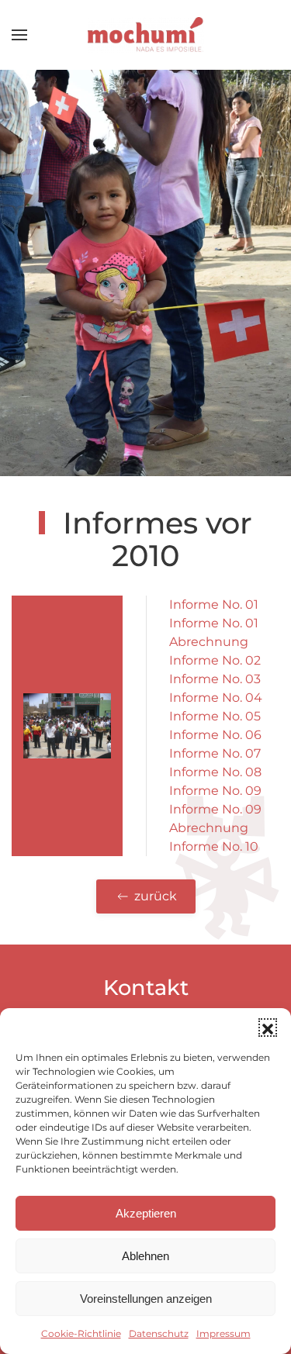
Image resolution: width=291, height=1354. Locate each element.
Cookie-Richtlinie (81, 1333)
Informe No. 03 (215, 679)
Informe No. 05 (215, 716)
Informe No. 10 (213, 846)
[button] (267, 1027)
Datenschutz (159, 1333)
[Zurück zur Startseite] (146, 35)
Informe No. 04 (215, 697)
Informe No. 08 (215, 772)
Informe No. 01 (213, 604)
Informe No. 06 (215, 734)
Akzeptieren (146, 1213)
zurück (155, 896)
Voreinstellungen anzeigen (146, 1298)
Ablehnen (145, 1255)
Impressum (223, 1333)
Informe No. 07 (215, 753)
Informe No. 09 (215, 790)
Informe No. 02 (215, 660)
